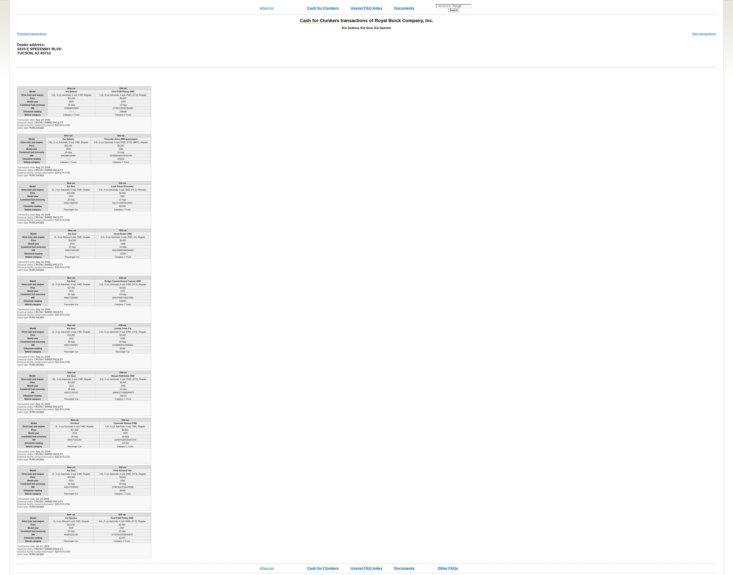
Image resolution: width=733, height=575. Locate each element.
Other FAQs (448, 568)
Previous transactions (31, 33)
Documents (404, 8)
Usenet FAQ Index (366, 8)
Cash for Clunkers (323, 8)
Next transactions (704, 33)
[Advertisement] (88, 77)
